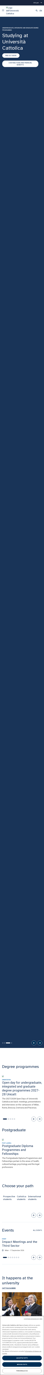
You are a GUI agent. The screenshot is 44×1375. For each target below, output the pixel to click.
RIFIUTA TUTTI (22, 1364)
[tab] (2, 1042)
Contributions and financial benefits (20, 64)
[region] (22, 1345)
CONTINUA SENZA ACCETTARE (33, 1319)
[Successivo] (39, 1043)
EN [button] (41, 11)
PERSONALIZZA (22, 1371)
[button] (36, 10)
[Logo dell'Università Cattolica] (14, 10)
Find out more (11, 55)
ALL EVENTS (37, 1230)
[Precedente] (34, 1043)
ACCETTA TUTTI (22, 1358)
